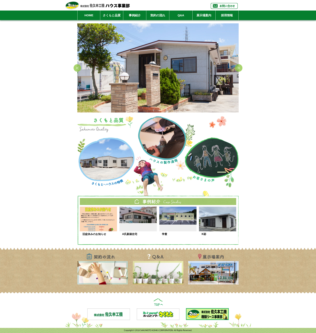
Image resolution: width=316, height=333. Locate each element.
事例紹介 (135, 15)
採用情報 (227, 15)
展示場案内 (204, 15)
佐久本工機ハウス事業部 (97, 5)
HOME (88, 15)
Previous (77, 68)
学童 (164, 234)
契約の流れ (157, 15)
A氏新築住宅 (129, 234)
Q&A (181, 15)
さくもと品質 (112, 15)
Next (238, 68)
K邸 (204, 234)
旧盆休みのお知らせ (94, 234)
